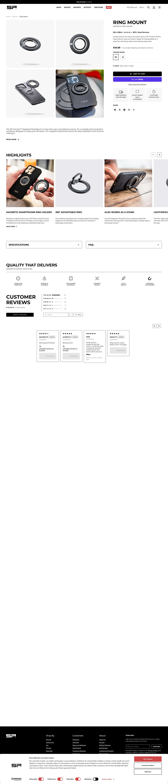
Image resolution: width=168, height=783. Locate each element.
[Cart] (159, 7)
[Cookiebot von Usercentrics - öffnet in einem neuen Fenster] (16, 779)
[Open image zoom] (30, 44)
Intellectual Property (106, 751)
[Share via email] (129, 110)
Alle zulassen (147, 759)
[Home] (11, 7)
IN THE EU (84, 2)
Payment (76, 742)
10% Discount (132, 7)
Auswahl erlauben (148, 765)
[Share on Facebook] (115, 110)
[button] (54, 295)
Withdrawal (77, 748)
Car (47, 745)
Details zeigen (107, 779)
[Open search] (148, 7)
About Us (102, 740)
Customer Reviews (79, 751)
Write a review (20, 315)
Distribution (103, 748)
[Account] (154, 7)
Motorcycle (50, 742)
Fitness (48, 748)
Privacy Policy (153, 750)
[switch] (60, 779)
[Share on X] (120, 110)
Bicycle (48, 740)
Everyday (49, 751)
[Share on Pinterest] (124, 110)
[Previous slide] (153, 154)
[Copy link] (134, 110)
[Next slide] (159, 154)
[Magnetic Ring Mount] (116, 57)
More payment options (137, 84)
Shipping (76, 740)
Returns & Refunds (79, 745)
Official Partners (105, 745)
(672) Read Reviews (141, 32)
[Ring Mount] (123, 57)
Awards (102, 742)
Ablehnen (148, 772)
